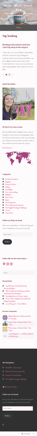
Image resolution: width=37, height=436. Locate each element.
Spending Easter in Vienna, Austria (17, 296)
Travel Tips (9, 213)
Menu (18, 27)
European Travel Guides (13, 375)
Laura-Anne (12, 322)
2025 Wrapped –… (15, 334)
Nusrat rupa (12, 328)
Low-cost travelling (11, 192)
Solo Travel (9, 197)
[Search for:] (18, 273)
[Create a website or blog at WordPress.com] (3, 425)
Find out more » (7, 148)
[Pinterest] (4, 264)
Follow (7, 242)
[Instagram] (7, 264)
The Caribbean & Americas (14, 205)
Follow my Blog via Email (12, 220)
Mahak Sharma (13, 316)
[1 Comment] (6, 75)
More (4, 69)
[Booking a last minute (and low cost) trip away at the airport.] (9, 75)
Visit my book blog (11, 387)
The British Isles (10, 203)
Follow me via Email (10, 394)
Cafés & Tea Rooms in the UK (15, 371)
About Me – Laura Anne (13, 368)
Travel (7, 210)
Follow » (7, 416)
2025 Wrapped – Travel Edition (16, 304)
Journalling (8, 190)
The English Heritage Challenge (16, 208)
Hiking (7, 187)
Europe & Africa (10, 184)
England (8, 182)
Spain (7, 200)
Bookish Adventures (11, 179)
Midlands (8, 195)
